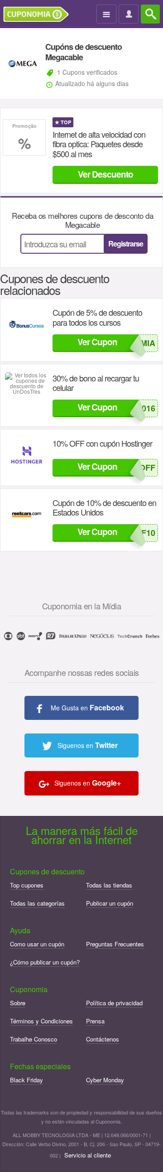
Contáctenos (102, 1039)
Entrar (129, 14)
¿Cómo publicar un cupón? (45, 962)
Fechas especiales (40, 1066)
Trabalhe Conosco (33, 1039)
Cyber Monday (105, 1080)
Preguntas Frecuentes (115, 944)
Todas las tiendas (109, 885)
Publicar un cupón (109, 903)
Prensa (95, 1021)
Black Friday (26, 1080)
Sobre (17, 1002)
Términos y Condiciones (41, 1021)
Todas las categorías (37, 903)
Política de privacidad (114, 1002)
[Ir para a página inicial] (39, 14)
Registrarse (125, 243)
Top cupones (26, 885)
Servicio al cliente (87, 1155)
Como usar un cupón (37, 944)
